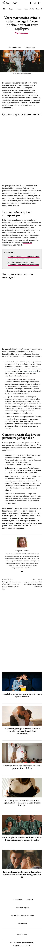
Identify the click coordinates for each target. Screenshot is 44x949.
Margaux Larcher (15, 47)
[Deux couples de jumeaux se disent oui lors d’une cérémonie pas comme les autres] (22, 825)
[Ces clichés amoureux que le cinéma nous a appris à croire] (22, 681)
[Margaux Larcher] (22, 542)
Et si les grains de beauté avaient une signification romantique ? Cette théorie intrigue (22, 803)
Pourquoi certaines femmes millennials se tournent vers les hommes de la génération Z (22, 874)
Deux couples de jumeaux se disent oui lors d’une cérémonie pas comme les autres (22, 838)
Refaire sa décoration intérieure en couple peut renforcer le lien (22, 767)
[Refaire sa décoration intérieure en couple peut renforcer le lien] (22, 753)
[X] (19, 39)
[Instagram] (35, 3)
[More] (29, 39)
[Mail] (22, 571)
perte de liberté (12, 379)
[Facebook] (30, 3)
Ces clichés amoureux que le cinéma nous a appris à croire (22, 695)
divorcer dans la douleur (31, 371)
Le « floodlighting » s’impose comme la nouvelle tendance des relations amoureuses (22, 731)
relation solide (11, 523)
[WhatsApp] (24, 39)
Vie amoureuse (21, 33)
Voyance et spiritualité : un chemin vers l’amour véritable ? (33, 584)
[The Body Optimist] (10, 3)
